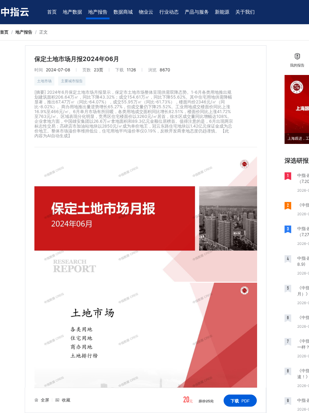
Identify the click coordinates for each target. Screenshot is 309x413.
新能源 (222, 12)
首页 (52, 12)
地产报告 (97, 12)
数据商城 (123, 12)
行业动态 (169, 12)
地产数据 (72, 12)
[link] (4, 31)
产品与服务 (197, 12)
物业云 (146, 12)
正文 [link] (43, 31)
